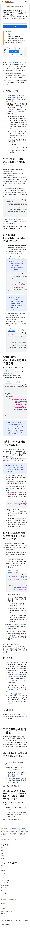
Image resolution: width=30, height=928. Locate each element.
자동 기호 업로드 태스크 (12, 779)
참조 (2, 850)
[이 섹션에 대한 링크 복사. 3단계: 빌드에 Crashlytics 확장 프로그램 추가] (14, 364)
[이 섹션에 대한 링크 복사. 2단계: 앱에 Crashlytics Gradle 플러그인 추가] (19, 241)
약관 (2, 920)
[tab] (11, 257)
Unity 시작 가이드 (18, 82)
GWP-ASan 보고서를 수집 (17, 663)
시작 (15, 26)
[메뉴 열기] (2, 2)
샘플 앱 (20, 99)
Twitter (3, 870)
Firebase (3, 908)
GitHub (3, 858)
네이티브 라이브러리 (17, 62)
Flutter (12, 54)
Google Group (5, 885)
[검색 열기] (19, 2)
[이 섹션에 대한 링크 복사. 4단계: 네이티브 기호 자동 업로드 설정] (22, 445)
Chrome (3, 906)
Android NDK (14, 51)
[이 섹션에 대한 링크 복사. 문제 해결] (14, 710)
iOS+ (10, 49)
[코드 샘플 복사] (25, 200)
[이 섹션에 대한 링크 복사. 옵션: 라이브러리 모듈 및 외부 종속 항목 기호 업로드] (4, 759)
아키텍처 (10, 426)
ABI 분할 (20, 430)
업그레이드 (15, 301)
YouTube (3, 873)
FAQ (2, 890)
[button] (15, 228)
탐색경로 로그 (22, 108)
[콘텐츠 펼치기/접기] (14, 32)
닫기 (15, 22)
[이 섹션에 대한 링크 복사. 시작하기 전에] (19, 91)
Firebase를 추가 (14, 97)
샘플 (2, 853)
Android (19, 49)
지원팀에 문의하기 (5, 880)
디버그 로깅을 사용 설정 (14, 635)
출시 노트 (3, 888)
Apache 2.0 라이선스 (15, 831)
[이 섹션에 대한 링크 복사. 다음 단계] (14, 659)
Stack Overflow (5, 882)
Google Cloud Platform (7, 911)
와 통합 (11, 694)
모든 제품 (3, 913)
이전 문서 (3, 893)
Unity (21, 54)
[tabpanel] (16, 277)
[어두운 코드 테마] (23, 200)
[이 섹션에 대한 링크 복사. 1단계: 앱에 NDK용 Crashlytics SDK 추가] (7, 165)
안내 (2, 848)
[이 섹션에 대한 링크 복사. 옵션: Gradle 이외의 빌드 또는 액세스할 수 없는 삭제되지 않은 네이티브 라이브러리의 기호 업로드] (21, 799)
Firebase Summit (5, 868)
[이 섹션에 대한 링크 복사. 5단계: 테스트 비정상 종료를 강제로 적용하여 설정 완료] (17, 539)
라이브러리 (3, 855)
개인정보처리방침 (9, 920)
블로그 (2, 865)
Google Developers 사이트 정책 (20, 833)
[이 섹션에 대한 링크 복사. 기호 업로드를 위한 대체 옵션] (12, 733)
